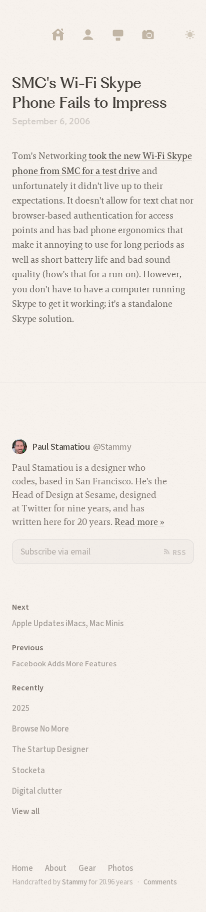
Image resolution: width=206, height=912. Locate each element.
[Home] (58, 35)
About (55, 867)
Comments (160, 882)
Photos (120, 867)
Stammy (74, 882)
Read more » (139, 521)
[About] (88, 35)
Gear (87, 867)
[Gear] (118, 35)
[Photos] (148, 35)
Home (22, 867)
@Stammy (112, 447)
